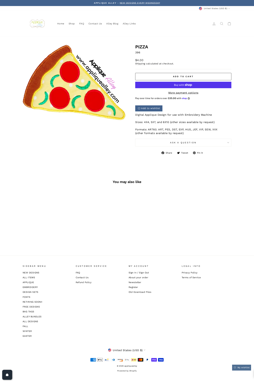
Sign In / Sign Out (139, 272)
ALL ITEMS (29, 277)
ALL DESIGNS (30, 321)
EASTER (27, 336)
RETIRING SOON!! (32, 302)
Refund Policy (84, 282)
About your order (138, 277)
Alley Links (129, 23)
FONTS (26, 297)
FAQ (81, 23)
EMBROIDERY (30, 287)
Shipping (140, 63)
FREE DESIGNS (31, 306)
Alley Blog (112, 23)
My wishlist (243, 367)
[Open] (7, 375)
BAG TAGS (28, 311)
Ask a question (183, 142)
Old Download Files (140, 292)
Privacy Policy (190, 272)
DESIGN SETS (30, 292)
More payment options (183, 92)
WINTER (27, 331)
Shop (72, 23)
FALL (25, 326)
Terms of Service (191, 277)
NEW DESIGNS (31, 272)
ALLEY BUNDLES (32, 316)
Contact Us (95, 23)
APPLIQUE (28, 282)
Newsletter (135, 282)
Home (60, 23)
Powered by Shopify (127, 371)
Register (133, 287)
